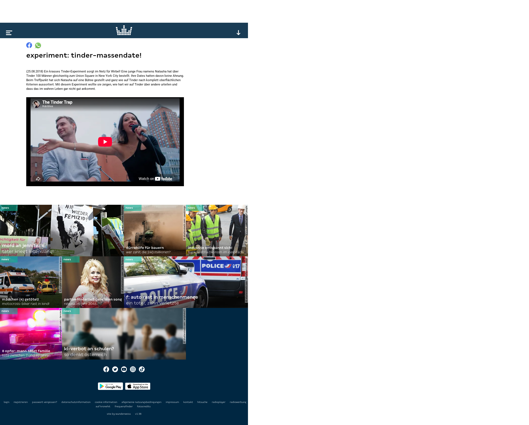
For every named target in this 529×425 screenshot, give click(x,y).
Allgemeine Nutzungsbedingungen (142, 402)
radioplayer (219, 402)
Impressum (173, 402)
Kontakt (188, 402)
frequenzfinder (124, 406)
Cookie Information (106, 402)
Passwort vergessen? (44, 402)
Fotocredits (144, 406)
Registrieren (21, 402)
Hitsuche (202, 402)
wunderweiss (123, 413)
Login (6, 402)
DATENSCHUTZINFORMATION (76, 402)
